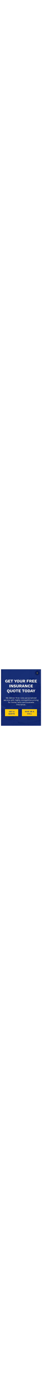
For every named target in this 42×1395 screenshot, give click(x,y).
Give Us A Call (29, 712)
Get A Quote (11, 712)
